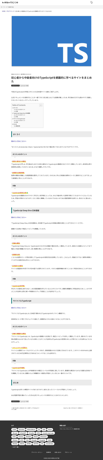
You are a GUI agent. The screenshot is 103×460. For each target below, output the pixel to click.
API (44, 429)
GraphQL (42, 440)
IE (42, 444)
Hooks (15, 444)
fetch (36, 436)
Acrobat (22, 429)
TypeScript (22, 85)
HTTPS (36, 444)
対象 (17, 111)
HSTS (22, 444)
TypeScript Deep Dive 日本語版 (21, 113)
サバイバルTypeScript (19, 118)
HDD (50, 440)
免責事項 (48, 452)
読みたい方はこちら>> (18, 141)
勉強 (27, 85)
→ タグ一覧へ (15, 447)
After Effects (31, 429)
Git (28, 440)
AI (39, 429)
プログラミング (15, 85)
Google (34, 440)
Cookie (32, 433)
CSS (14, 436)
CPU (38, 433)
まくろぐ (15, 108)
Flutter (15, 440)
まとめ (15, 124)
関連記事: (18, 126)
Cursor (21, 436)
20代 (14, 429)
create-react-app (48, 433)
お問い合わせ (57, 452)
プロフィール (68, 452)
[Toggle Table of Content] (40, 105)
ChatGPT (23, 433)
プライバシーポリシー (37, 452)
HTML (29, 444)
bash (50, 429)
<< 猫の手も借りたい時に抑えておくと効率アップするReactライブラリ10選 (25, 408)
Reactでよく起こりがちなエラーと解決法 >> (73, 408)
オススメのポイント (20, 109)
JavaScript (50, 444)
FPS (22, 440)
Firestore (44, 436)
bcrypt (15, 433)
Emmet (29, 436)
